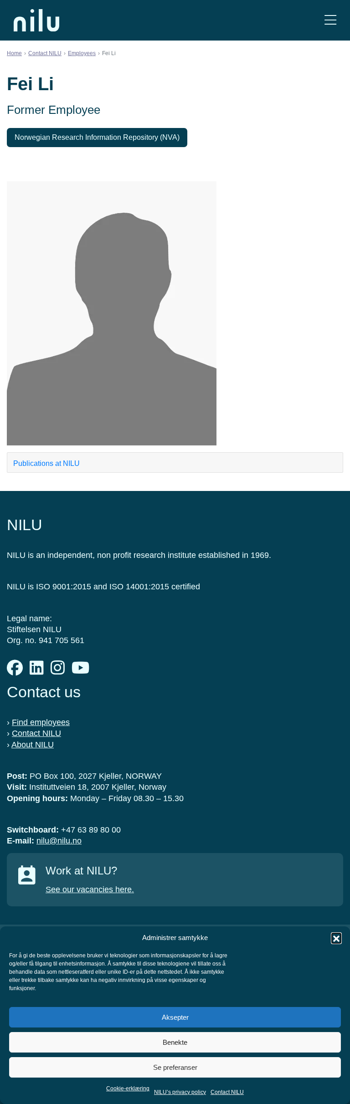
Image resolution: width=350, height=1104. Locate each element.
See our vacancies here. (90, 889)
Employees (82, 53)
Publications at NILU (46, 463)
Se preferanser (175, 1067)
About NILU (32, 744)
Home (14, 53)
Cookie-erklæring (127, 1088)
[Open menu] (330, 20)
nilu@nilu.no (59, 840)
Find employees (41, 722)
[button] (336, 937)
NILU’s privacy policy (180, 1092)
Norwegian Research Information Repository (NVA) (97, 137)
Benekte (175, 1042)
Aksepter (175, 1017)
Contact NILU (227, 1092)
